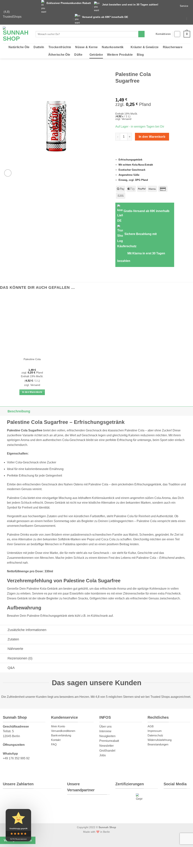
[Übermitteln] (141, 34)
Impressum (155, 730)
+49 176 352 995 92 (16, 758)
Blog (140, 54)
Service (184, 6)
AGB (151, 726)
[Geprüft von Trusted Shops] (139, 797)
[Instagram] (182, 796)
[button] (177, 34)
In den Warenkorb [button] (32, 392)
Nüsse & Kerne (86, 47)
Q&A (11, 668)
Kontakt (56, 739)
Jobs (102, 755)
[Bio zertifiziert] (123, 797)
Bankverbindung (61, 735)
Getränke (96, 54)
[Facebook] (183, 808)
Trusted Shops (160, 696)
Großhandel (107, 750)
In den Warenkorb (152, 136)
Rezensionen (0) (20, 658)
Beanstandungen (158, 744)
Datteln (39, 47)
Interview (105, 731)
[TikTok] (170, 808)
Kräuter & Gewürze (145, 47)
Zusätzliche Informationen (27, 630)
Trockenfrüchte (59, 47)
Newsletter (106, 745)
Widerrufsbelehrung (160, 739)
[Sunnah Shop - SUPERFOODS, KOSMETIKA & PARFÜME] (16, 34)
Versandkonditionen (63, 730)
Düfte (78, 54)
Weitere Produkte (120, 54)
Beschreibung (19, 411)
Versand (126, 119)
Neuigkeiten (107, 736)
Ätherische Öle (59, 54)
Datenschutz (155, 735)
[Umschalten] (3, 411)
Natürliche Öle (18, 47)
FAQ (54, 744)
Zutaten (13, 639)
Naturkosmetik (112, 47)
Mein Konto (58, 726)
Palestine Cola (32, 359)
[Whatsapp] (170, 797)
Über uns (105, 726)
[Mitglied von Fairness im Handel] (121, 811)
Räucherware (173, 47)
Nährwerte (15, 649)
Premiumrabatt (109, 740)
